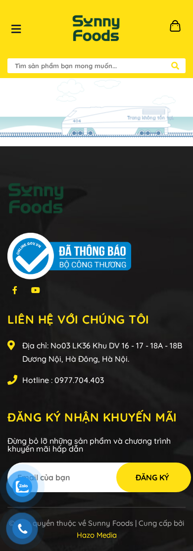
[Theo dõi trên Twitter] (14, 289)
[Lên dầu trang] (176, 503)
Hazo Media (97, 535)
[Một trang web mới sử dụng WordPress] (96, 29)
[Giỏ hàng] (178, 29)
